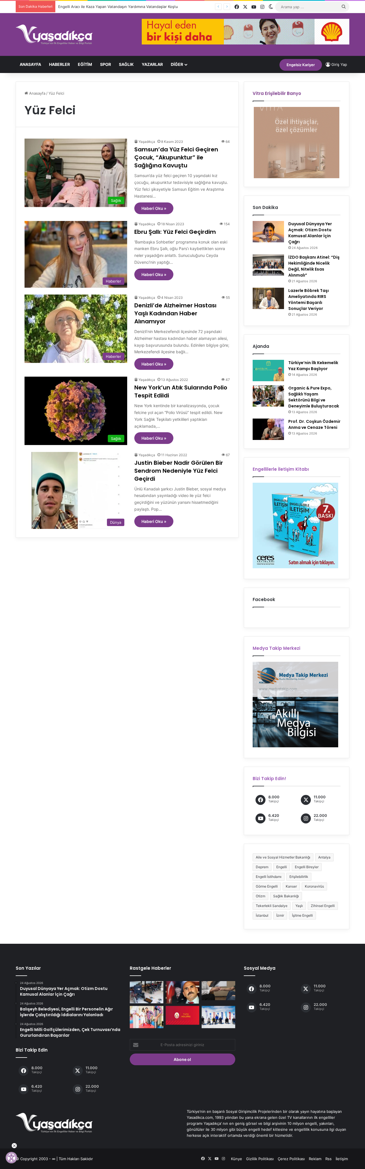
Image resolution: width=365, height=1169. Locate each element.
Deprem (262, 867)
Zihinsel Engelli (323, 906)
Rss (328, 1158)
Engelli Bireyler (307, 867)
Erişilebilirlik (298, 876)
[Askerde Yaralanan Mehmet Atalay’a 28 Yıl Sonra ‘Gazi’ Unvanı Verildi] (182, 992)
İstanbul (262, 915)
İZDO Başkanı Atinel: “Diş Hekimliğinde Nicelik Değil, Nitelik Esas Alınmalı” (314, 266)
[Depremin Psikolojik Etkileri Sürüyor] (218, 990)
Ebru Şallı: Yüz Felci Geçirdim (175, 232)
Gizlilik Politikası (260, 1158)
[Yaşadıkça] (54, 34)
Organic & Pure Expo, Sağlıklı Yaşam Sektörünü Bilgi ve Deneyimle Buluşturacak (313, 397)
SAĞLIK (126, 64)
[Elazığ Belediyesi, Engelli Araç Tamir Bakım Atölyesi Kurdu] (146, 992)
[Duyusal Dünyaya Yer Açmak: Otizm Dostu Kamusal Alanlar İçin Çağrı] (268, 231)
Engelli (281, 867)
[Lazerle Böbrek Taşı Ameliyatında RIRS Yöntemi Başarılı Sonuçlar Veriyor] (268, 298)
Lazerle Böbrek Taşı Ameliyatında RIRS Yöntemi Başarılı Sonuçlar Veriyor (308, 299)
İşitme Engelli (302, 915)
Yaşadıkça (147, 141)
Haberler (59, 64)
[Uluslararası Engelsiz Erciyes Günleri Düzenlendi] (218, 1017)
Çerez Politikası (291, 1158)
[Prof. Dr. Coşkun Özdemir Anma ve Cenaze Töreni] (268, 429)
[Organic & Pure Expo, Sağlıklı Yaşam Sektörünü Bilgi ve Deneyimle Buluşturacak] (268, 396)
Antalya (324, 857)
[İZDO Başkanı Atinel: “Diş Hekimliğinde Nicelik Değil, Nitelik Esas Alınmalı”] (268, 265)
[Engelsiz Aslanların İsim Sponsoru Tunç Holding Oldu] (182, 1015)
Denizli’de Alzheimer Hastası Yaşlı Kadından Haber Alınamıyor (175, 313)
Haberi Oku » (153, 208)
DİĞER (177, 64)
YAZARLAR (152, 64)
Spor (105, 64)
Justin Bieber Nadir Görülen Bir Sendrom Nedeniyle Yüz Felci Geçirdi (178, 471)
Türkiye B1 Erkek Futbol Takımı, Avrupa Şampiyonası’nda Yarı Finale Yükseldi (125, 6)
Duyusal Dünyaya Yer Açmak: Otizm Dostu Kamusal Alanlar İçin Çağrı (310, 233)
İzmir (280, 915)
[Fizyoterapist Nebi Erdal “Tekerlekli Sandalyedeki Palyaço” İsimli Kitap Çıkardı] (146, 1017)
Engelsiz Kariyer (301, 64)
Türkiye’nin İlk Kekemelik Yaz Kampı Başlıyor (313, 366)
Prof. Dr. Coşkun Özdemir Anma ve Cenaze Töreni (314, 424)
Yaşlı (299, 906)
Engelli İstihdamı (268, 876)
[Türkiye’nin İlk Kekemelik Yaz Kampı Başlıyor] (268, 370)
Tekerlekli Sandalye (271, 906)
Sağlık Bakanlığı (286, 896)
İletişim (342, 1158)
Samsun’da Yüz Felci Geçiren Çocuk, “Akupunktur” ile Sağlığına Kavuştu (176, 157)
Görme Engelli (267, 886)
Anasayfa (30, 64)
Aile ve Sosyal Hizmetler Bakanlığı (283, 857)
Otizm (260, 896)
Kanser (291, 886)
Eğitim (85, 64)
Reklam (315, 1158)
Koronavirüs (314, 886)
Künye (236, 1158)
